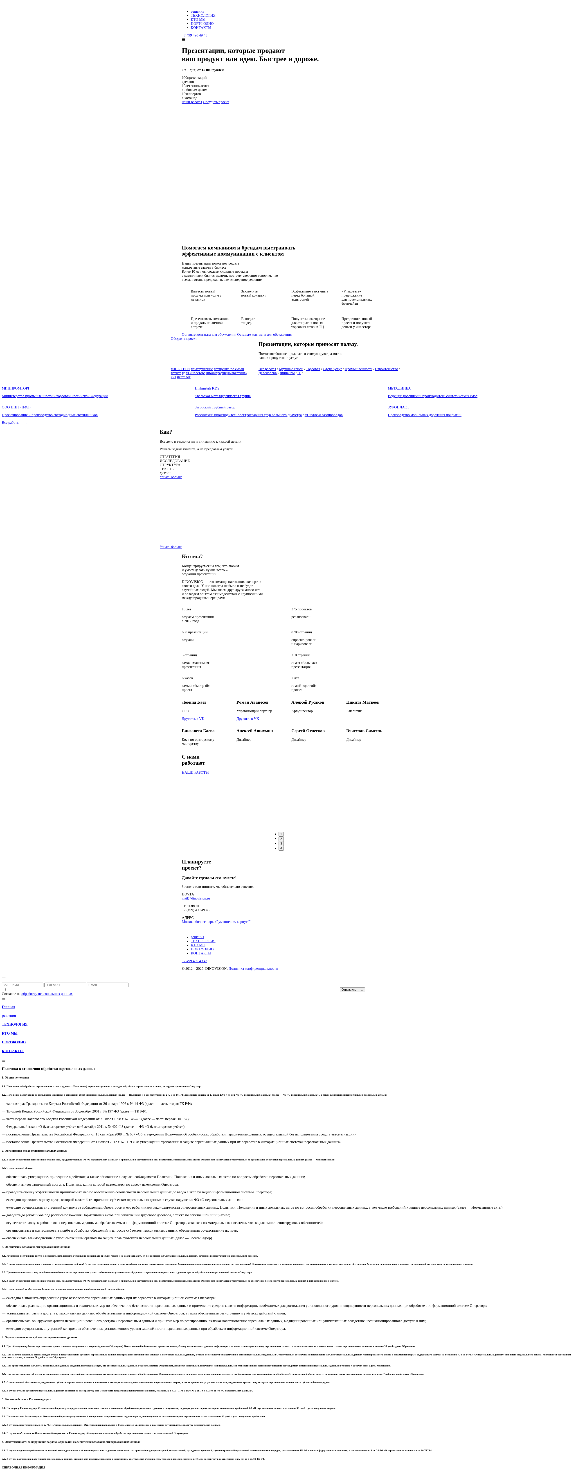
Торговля (313, 369)
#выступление (202, 369)
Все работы (267, 369)
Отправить (352, 989)
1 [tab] (281, 834)
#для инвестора (193, 373)
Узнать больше (171, 477)
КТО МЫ (198, 19)
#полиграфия (216, 373)
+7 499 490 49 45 (194, 35)
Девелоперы (268, 373)
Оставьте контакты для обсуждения (209, 334)
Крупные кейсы (291, 369)
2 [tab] (281, 839)
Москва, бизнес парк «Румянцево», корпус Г (216, 922)
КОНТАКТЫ (201, 27)
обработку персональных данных (47, 994)
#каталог (184, 377)
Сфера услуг (332, 369)
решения (197, 11)
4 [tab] (281, 848)
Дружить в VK (193, 719)
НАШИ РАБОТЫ (195, 772)
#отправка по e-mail (229, 369)
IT (299, 373)
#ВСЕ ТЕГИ (180, 369)
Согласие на (37, 994)
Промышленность (358, 369)
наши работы (192, 102)
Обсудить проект (216, 102)
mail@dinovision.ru (196, 898)
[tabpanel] (332, 764)
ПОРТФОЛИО (202, 23)
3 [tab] (281, 843)
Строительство (386, 369)
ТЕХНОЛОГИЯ (203, 15)
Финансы (287, 373)
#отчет (176, 373)
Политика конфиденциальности (253, 968)
